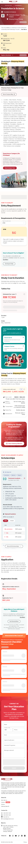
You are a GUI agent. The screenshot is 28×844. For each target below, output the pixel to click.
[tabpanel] (14, 531)
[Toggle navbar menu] (2, 2)
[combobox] (8, 730)
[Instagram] (13, 836)
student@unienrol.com (8, 818)
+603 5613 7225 (7, 813)
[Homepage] (13, 2)
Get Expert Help (9, 263)
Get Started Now (14, 621)
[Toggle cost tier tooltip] (24, 294)
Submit (14, 768)
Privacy (25, 842)
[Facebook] (10, 836)
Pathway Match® (5, 806)
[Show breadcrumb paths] (2, 5)
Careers (3, 802)
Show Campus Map (8, 94)
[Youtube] (16, 836)
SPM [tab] (5, 520)
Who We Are (4, 800)
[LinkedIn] (22, 836)
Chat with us (6, 816)
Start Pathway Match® (15, 443)
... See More (23, 29)
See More (5, 259)
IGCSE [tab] (12, 520)
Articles (3, 804)
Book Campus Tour (10, 168)
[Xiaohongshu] (25, 836)
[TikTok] (19, 836)
